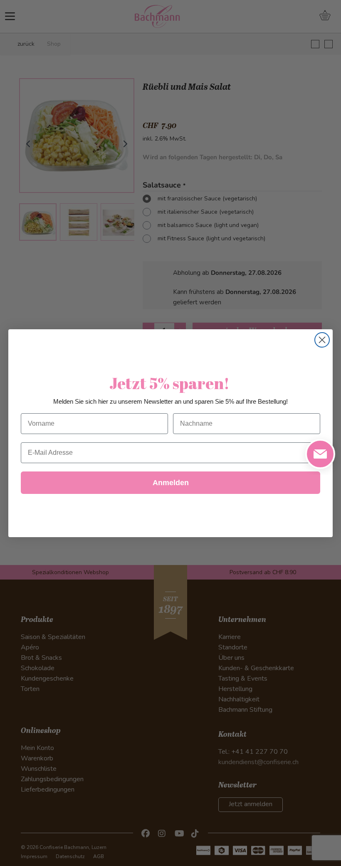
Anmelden (171, 483)
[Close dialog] (322, 340)
